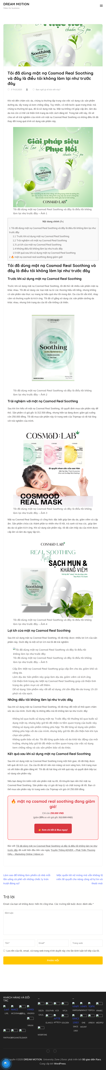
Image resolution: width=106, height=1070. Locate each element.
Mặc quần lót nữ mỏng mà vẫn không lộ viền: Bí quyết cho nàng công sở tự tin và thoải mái (79, 879)
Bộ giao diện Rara (91, 1059)
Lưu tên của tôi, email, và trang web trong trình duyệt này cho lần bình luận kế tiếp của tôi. (53, 950)
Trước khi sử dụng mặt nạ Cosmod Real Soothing (41, 236)
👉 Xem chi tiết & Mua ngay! (53, 830)
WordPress (60, 1063)
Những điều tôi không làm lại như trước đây (38, 248)
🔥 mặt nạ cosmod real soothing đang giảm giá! (36, 256)
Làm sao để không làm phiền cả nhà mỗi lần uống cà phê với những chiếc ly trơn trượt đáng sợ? (26, 879)
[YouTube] (55, 1051)
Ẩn (61, 221)
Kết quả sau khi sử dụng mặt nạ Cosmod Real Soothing (44, 252)
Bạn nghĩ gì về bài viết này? (48, 89)
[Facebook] (48, 1051)
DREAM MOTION (16, 4)
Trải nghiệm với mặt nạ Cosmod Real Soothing (40, 240)
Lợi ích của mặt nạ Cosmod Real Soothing (37, 244)
